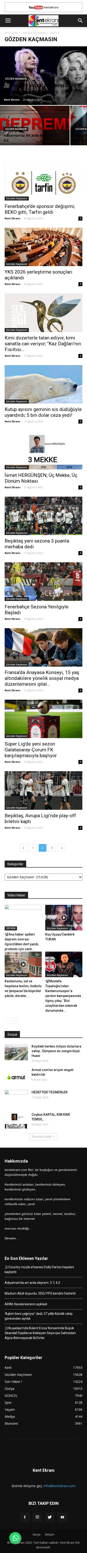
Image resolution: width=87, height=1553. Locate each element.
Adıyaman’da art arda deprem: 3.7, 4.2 (32, 1283)
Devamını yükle (42, 1137)
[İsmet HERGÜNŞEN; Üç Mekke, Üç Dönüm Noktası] (43, 450)
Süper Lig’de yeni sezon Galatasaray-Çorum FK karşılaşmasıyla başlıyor (31, 749)
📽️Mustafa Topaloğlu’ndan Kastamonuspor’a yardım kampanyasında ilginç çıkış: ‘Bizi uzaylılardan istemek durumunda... (63, 995)
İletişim (49, 1534)
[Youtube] (62, 1517)
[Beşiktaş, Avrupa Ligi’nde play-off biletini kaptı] (43, 790)
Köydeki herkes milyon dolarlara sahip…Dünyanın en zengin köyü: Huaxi (56, 1051)
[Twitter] (50, 1517)
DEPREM (11, 928)
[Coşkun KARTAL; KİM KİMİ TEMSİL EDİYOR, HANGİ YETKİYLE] (16, 1120)
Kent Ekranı (12, 99)
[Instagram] (37, 1517)
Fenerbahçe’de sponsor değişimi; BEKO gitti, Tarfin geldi (40, 209)
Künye (37, 1534)
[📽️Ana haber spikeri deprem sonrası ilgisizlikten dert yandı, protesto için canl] (23, 917)
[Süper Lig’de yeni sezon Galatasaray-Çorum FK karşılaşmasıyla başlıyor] (43, 719)
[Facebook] (24, 1517)
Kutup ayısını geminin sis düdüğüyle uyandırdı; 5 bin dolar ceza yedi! (43, 412)
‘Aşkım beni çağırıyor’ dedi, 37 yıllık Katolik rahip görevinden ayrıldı (39, 1316)
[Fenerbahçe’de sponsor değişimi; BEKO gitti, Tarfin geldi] (43, 181)
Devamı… (12, 1238)
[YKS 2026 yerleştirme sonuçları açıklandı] (43, 247)
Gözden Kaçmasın (33, 33)
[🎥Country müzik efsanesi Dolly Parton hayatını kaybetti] (43, 75)
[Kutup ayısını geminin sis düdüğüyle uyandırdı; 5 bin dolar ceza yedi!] (43, 384)
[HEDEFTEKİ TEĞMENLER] (16, 1098)
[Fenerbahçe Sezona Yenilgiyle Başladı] (43, 581)
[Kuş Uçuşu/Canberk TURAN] (63, 917)
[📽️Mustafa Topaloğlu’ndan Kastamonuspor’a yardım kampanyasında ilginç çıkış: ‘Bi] (63, 964)
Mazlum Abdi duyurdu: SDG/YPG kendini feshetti (40, 1293)
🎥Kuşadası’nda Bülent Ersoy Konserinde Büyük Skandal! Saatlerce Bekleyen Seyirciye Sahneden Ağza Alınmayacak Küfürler (40, 1333)
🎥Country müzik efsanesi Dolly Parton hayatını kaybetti (39, 1269)
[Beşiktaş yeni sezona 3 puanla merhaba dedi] (43, 516)
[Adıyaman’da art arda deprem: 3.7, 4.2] (35, 132)
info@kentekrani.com (59, 1486)
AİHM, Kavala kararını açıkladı (26, 1304)
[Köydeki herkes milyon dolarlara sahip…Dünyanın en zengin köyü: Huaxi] (16, 1052)
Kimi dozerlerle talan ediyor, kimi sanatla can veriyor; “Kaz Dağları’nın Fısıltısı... (43, 343)
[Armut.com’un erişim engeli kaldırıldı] (16, 1076)
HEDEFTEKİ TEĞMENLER (50, 1092)
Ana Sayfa (11, 33)
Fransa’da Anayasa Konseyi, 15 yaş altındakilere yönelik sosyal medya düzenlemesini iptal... (42, 678)
